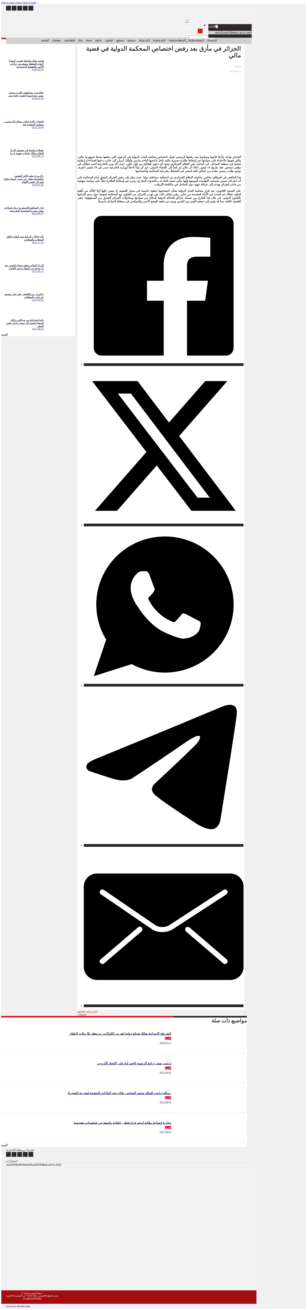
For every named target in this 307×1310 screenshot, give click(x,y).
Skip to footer (29, 2)
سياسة (131, 40)
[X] (164, 525)
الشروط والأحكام (23, 1165)
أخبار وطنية (159, 40)
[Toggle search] (186, 21)
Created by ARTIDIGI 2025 (18, 1306)
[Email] (164, 1005)
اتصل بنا (247, 32)
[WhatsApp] (164, 685)
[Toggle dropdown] (216, 26)
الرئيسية (212, 40)
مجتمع (120, 40)
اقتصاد (109, 40)
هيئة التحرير (228, 32)
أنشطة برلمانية (177, 40)
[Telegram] (164, 845)
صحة (89, 40)
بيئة (81, 40)
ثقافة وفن (69, 40)
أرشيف (218, 32)
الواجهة (81, 1011)
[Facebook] (164, 364)
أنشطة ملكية (196, 40)
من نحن (239, 32)
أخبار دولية (144, 40)
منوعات (56, 40)
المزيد (4, 334)
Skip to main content (11, 2)
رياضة (98, 40)
